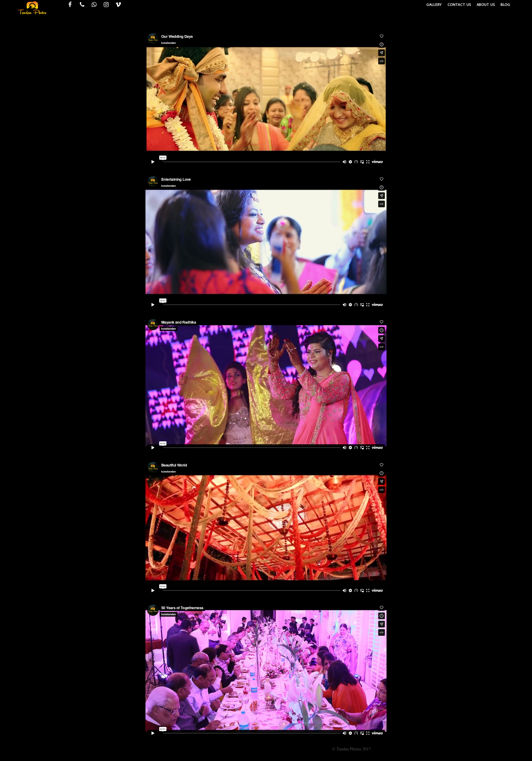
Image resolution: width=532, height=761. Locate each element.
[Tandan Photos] (31, 24)
